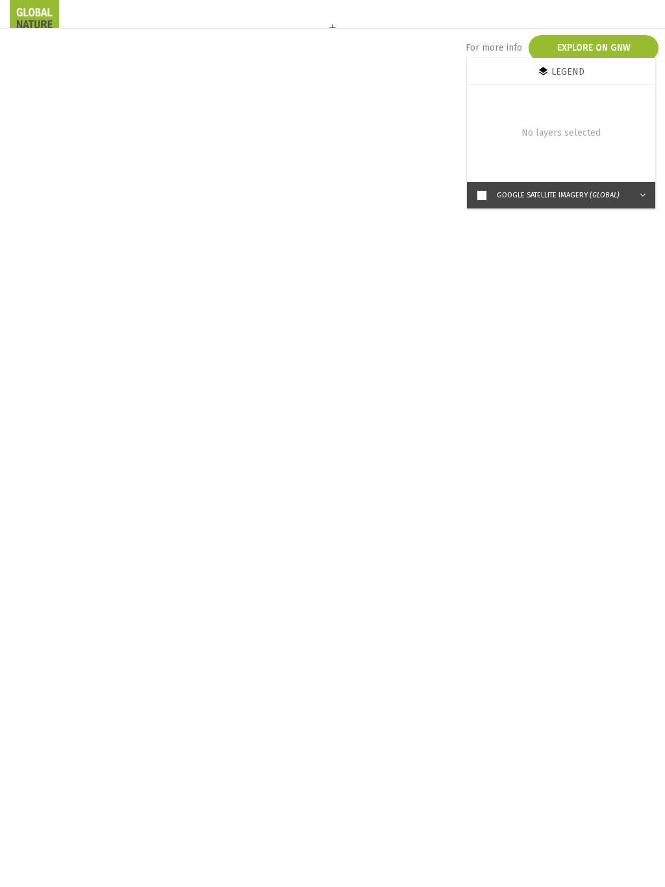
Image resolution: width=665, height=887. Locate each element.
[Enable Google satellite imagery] (482, 195)
